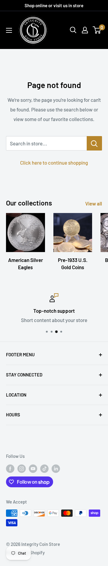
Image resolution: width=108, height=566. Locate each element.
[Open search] (73, 30)
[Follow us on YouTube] (33, 468)
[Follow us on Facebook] (10, 468)
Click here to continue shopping (54, 163)
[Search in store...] (94, 143)
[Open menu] (9, 30)
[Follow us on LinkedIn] (56, 468)
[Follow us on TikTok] (44, 468)
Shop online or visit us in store (54, 5)
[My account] (85, 30)
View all (93, 203)
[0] (97, 30)
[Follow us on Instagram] (21, 468)
